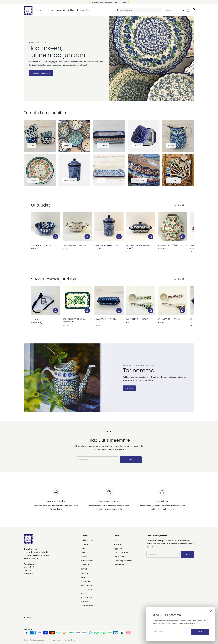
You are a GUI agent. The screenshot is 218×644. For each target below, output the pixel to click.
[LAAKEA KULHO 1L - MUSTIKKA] (77, 226)
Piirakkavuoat (87, 560)
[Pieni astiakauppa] (28, 10)
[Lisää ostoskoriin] (55, 236)
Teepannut (85, 581)
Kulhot (83, 552)
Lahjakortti (35, 319)
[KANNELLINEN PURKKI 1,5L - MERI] (108, 226)
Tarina (116, 540)
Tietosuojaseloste (121, 552)
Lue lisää (129, 388)
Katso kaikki (179, 205)
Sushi (83, 577)
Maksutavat (119, 565)
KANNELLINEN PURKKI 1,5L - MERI (106, 245)
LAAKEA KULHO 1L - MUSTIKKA (74, 245)
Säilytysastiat (86, 585)
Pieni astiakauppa (37, 640)
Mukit (83, 548)
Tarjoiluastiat (86, 589)
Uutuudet (85, 544)
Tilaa (200, 631)
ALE (82, 593)
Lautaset (84, 556)
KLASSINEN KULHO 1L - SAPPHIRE (43, 245)
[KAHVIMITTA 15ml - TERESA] (172, 300)
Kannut (84, 569)
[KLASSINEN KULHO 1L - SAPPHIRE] (45, 226)
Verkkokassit (86, 597)
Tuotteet (39, 10)
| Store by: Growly (69, 640)
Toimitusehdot (120, 556)
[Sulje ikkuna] (211, 611)
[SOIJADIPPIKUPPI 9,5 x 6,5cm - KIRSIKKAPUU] (77, 300)
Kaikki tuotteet (87, 540)
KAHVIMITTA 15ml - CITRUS (137, 319)
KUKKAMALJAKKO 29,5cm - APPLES (172, 245)
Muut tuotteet (87, 605)
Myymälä (118, 548)
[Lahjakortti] (45, 300)
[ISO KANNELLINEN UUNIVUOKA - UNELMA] (140, 226)
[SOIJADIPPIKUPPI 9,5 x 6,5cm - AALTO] (108, 300)
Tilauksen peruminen (123, 560)
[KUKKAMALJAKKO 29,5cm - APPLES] (172, 226)
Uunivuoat (85, 565)
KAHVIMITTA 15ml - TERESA (169, 319)
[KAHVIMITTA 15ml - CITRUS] (140, 300)
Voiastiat (84, 573)
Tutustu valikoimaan (41, 73)
